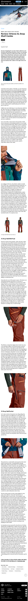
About (18, 589)
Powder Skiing (4, 570)
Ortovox (3, 42)
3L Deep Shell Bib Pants (19, 91)
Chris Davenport (20, 566)
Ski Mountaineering (5, 568)
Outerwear (11, 570)
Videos (2, 3)
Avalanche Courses (19, 568)
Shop (19, 1)
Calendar (18, 3)
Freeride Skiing (17, 570)
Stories (6, 3)
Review (3, 39)
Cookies (19, 596)
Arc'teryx (12, 568)
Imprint (8, 596)
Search (22, 1)
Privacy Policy (3, 596)
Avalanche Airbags (11, 566)
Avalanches (4, 573)
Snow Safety (4, 566)
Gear (14, 3)
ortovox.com (21, 561)
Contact (19, 590)
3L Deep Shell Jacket (6, 91)
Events (10, 3)
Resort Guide (10, 592)
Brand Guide (10, 590)
